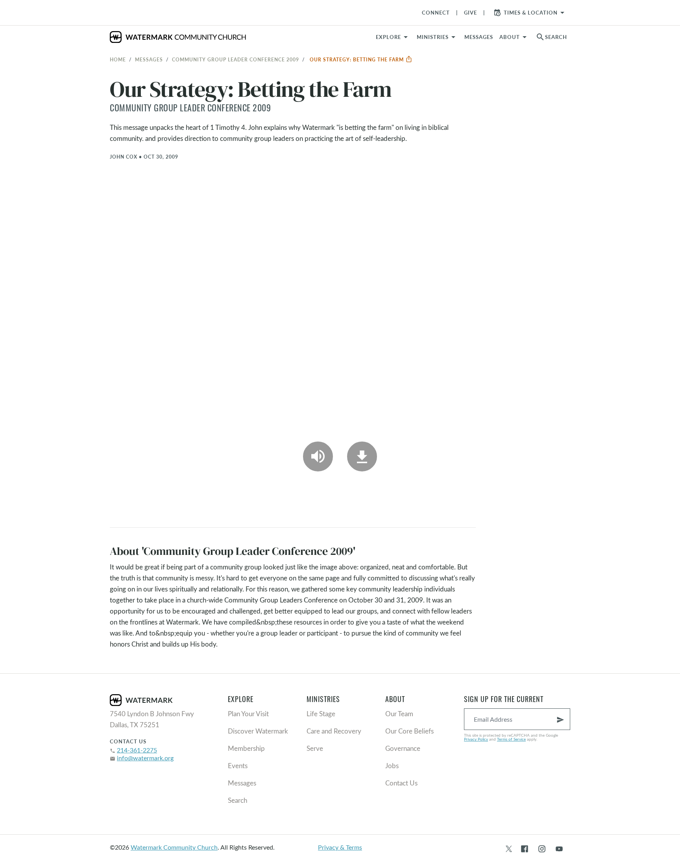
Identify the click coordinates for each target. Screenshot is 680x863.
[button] (437, 37)
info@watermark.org (145, 758)
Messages (149, 59)
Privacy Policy (476, 739)
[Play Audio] (318, 456)
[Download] (362, 456)
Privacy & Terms (340, 847)
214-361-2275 (137, 750)
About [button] (509, 37)
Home (118, 59)
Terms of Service (511, 739)
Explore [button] (388, 37)
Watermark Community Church (174, 847)
